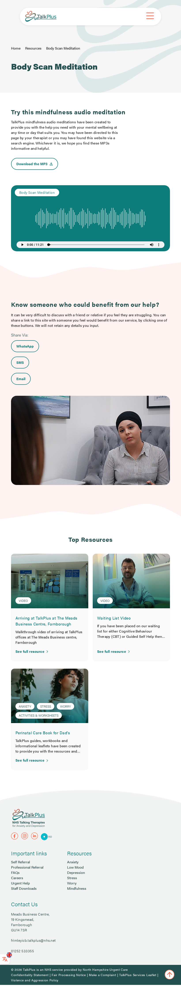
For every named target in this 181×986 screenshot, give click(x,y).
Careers (17, 877)
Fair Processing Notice (69, 975)
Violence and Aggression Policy (34, 980)
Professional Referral (27, 867)
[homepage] (40, 16)
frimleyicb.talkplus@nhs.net (33, 940)
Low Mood (75, 867)
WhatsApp (25, 346)
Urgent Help (20, 883)
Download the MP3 (31, 163)
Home (16, 48)
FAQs (15, 872)
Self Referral (20, 861)
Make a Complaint (102, 975)
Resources (33, 48)
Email (20, 378)
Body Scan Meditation (63, 48)
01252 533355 (22, 950)
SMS (20, 362)
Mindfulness (76, 888)
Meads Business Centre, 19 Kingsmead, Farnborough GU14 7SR (30, 922)
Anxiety (73, 861)
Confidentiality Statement (30, 975)
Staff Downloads (24, 888)
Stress (72, 877)
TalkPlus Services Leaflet (137, 975)
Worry (72, 883)
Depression (76, 872)
